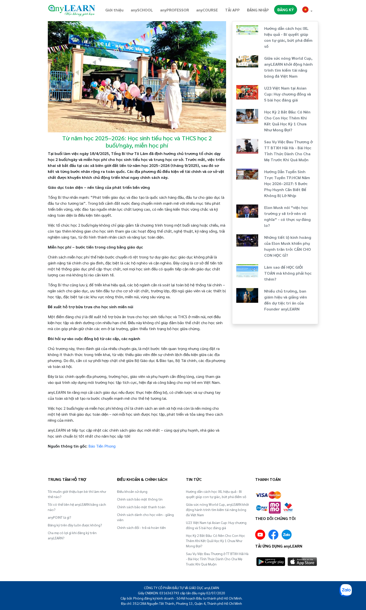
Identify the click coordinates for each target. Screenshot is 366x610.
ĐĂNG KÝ (285, 9)
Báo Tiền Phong (102, 446)
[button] (307, 10)
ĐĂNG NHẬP (258, 9)
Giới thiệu (114, 9)
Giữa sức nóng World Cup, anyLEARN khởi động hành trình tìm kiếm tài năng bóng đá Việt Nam (217, 509)
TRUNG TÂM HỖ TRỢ (67, 479)
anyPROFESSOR (174, 9)
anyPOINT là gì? (59, 517)
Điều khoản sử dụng (132, 491)
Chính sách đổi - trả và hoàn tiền (141, 527)
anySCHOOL (142, 9)
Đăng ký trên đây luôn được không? (75, 525)
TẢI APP (232, 9)
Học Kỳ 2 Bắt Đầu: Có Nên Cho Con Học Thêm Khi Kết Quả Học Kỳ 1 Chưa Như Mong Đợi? (215, 540)
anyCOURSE (207, 9)
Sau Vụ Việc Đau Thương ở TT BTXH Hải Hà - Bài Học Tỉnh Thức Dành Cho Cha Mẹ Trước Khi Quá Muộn (217, 558)
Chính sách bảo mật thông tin (140, 499)
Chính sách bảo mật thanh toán (141, 507)
